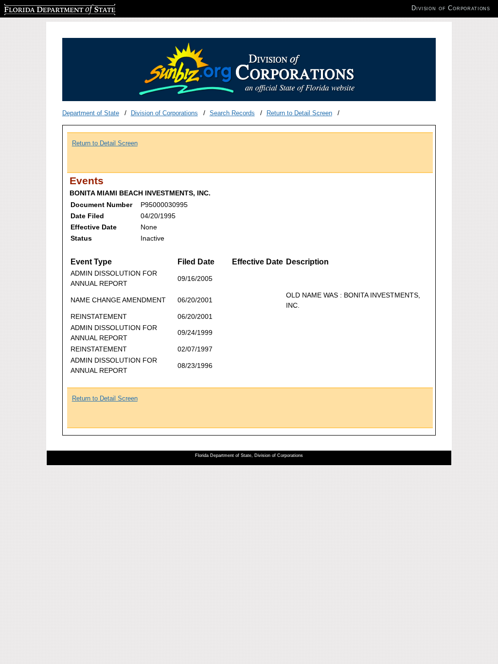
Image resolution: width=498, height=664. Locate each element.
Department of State (90, 113)
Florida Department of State (43, 8)
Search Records (232, 113)
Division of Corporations (164, 113)
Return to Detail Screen (299, 113)
